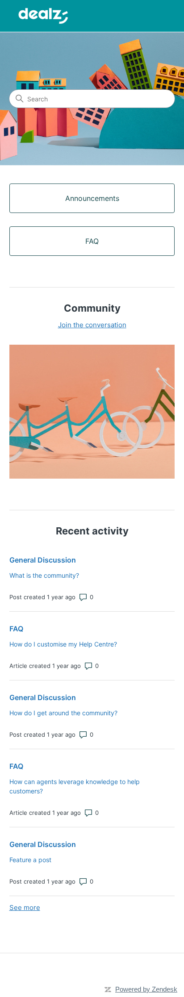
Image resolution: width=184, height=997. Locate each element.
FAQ (16, 628)
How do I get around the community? (63, 713)
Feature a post (30, 860)
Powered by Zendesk (146, 989)
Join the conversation (92, 325)
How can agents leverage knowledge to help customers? (74, 786)
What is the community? (44, 575)
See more (24, 907)
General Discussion (42, 559)
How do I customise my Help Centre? (63, 644)
